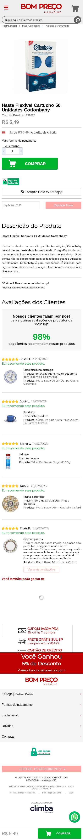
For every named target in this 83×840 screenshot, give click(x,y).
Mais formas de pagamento (19, 140)
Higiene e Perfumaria (57, 25)
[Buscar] (77, 19)
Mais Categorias (31, 25)
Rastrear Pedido (24, 694)
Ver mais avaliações (41, 569)
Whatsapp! (42, 283)
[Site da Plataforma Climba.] (41, 807)
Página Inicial (10, 25)
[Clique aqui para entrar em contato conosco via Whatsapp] (74, 817)
